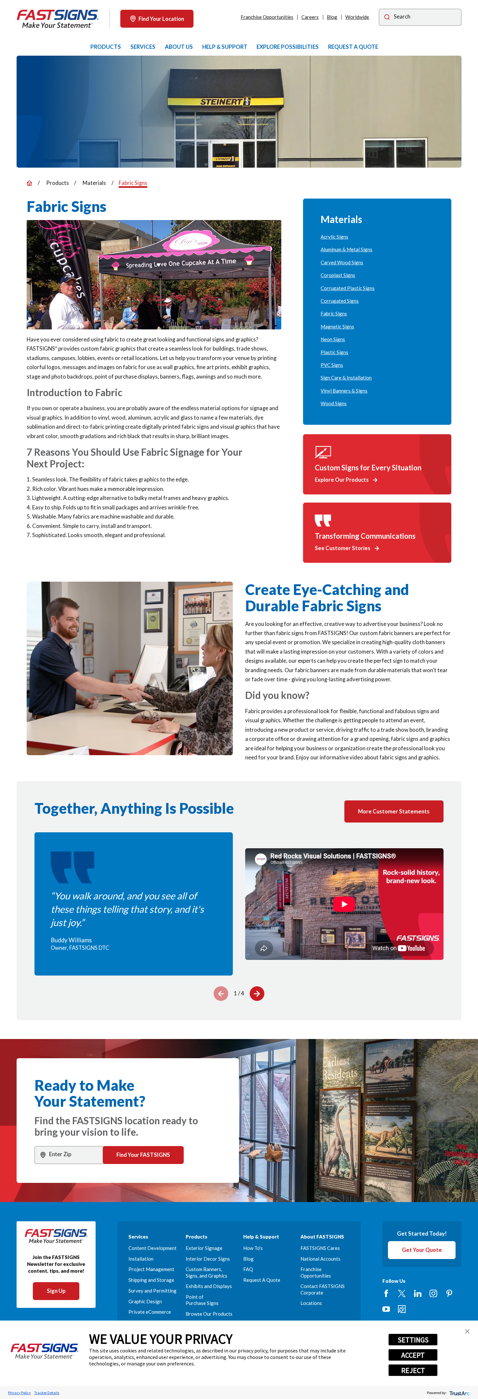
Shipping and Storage (151, 1280)
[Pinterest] (449, 1293)
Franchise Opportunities (267, 17)
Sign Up (56, 1290)
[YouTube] (386, 1309)
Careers (310, 17)
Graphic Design (145, 1301)
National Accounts (320, 1259)
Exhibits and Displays (209, 1286)
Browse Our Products (209, 1314)
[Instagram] (433, 1293)
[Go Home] (29, 183)
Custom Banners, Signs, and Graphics (206, 1272)
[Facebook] (386, 1293)
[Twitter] (401, 1293)
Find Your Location (161, 18)
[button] (467, 1331)
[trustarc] (459, 1392)
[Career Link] (401, 1309)
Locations (311, 1303)
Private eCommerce (149, 1312)
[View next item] (257, 993)
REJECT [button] (413, 1370)
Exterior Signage (204, 1248)
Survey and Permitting (152, 1291)
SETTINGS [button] (413, 1339)
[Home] (58, 19)
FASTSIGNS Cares (320, 1248)
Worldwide (357, 17)
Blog (332, 17)
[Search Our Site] (387, 17)
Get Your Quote (422, 1249)
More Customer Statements (394, 811)
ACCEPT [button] (413, 1355)
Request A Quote (261, 1280)
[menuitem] (377, 236)
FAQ (248, 1269)
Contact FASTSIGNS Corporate (322, 1289)
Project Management (151, 1269)
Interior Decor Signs (208, 1259)
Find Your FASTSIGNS (143, 1154)
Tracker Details (46, 1392)
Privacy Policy (19, 1392)
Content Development (152, 1248)
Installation (140, 1259)
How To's (253, 1248)
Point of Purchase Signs (202, 1300)
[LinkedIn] (417, 1293)
